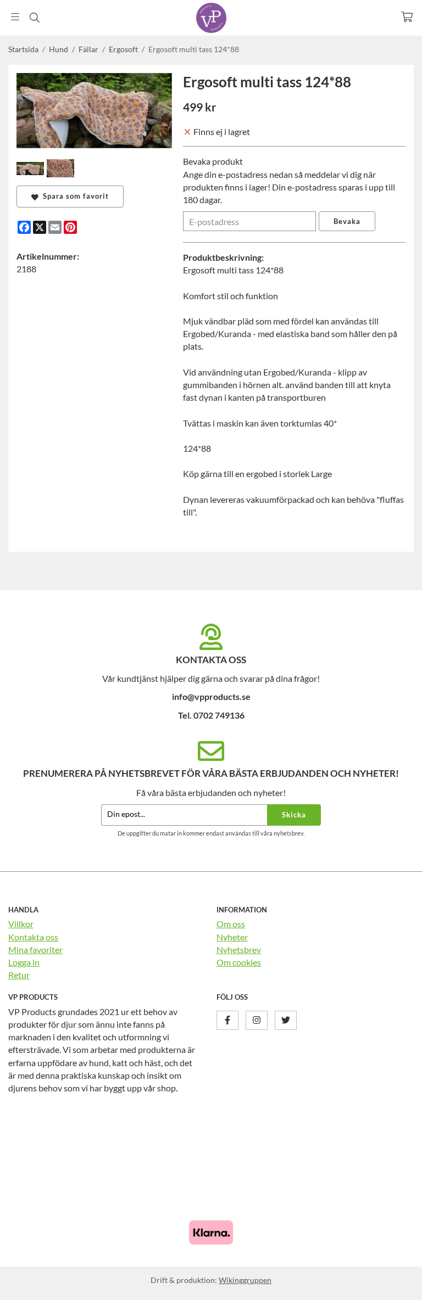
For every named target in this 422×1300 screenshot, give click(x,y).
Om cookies (238, 962)
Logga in (24, 962)
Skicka (294, 814)
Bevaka (347, 221)
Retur (19, 975)
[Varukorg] (407, 17)
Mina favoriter (35, 949)
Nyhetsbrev (238, 949)
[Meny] (15, 17)
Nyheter (232, 937)
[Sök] (34, 18)
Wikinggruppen (245, 1280)
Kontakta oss (33, 937)
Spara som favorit (73, 196)
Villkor (21, 923)
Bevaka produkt (213, 161)
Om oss (230, 923)
